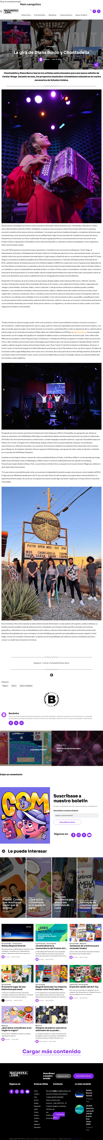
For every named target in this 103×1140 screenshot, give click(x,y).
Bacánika (46, 59)
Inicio (36, 1091)
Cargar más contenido (51, 1052)
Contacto (49, 1106)
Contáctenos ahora (59, 1115)
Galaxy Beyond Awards (14, 946)
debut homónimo (80, 332)
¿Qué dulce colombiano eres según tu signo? (37, 903)
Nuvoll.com (78, 1138)
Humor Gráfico (81, 15)
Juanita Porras (8, 1000)
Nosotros (49, 1094)
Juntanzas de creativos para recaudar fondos (90, 904)
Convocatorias (66, 15)
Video (36, 1121)
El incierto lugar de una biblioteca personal (14, 988)
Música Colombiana (26, 686)
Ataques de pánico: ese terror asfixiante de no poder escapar (51, 1029)
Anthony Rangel (43, 1041)
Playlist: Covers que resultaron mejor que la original (12, 903)
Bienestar (52, 15)
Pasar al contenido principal (10, 2)
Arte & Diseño (39, 15)
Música (14, 686)
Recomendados (51, 1091)
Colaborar (49, 1097)
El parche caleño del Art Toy (84, 987)
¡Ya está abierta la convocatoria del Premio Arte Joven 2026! (51, 947)
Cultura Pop (25, 15)
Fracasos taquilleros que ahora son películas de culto (64, 902)
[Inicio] (9, 11)
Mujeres (5, 686)
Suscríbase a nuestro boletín (66, 811)
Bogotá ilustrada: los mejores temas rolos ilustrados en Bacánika (51, 988)
